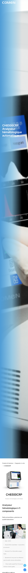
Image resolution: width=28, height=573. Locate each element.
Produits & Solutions (7, 463)
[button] (24, 565)
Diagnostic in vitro (20, 463)
